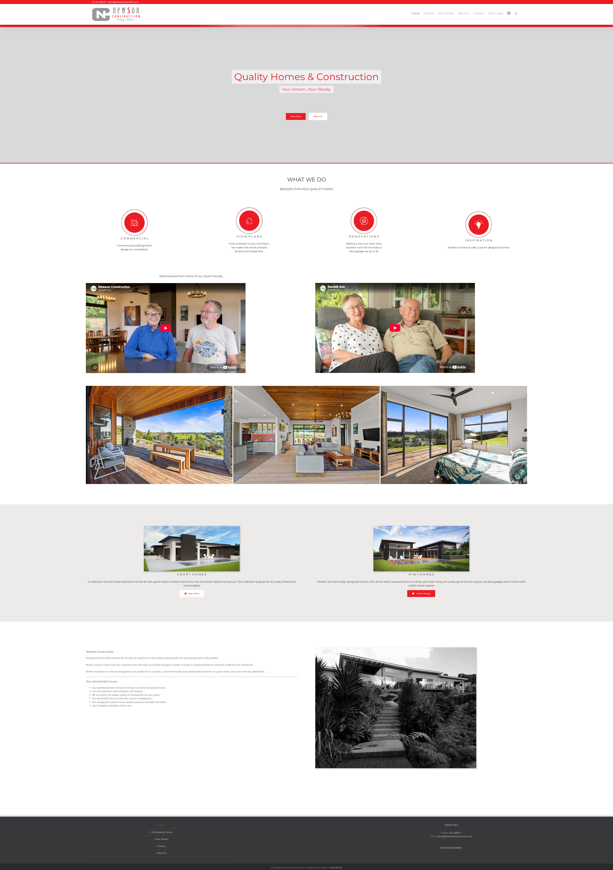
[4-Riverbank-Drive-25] (166, 387)
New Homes (162, 839)
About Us (161, 852)
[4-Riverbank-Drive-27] (306, 387)
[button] (516, 13)
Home (162, 825)
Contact (162, 846)
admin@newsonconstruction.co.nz (123, 2)
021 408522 (455, 832)
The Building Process (161, 832)
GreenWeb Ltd (336, 867)
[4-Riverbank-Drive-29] (460, 387)
